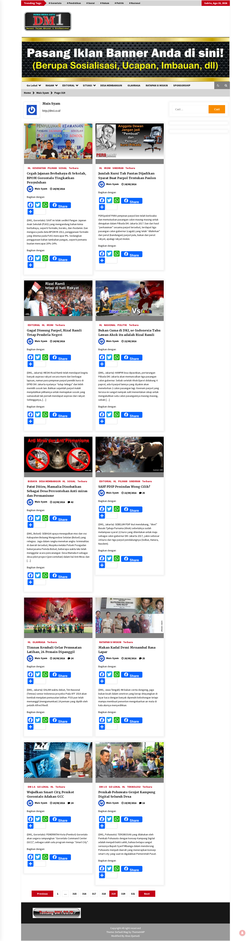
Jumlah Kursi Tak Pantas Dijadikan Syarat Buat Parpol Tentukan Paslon (127, 176)
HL (29, 167)
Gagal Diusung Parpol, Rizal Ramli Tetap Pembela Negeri (54, 333)
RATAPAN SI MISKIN (157, 85)
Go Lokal (32, 85)
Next (147, 893)
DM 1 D (103, 786)
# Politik (119, 3)
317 (94, 893)
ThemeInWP (138, 932)
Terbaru (73, 167)
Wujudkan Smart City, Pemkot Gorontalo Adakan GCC (50, 794)
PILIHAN (52, 167)
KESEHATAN (39, 167)
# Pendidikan (74, 3)
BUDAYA (32, 481)
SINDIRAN (117, 167)
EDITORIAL (68, 85)
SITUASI (87, 85)
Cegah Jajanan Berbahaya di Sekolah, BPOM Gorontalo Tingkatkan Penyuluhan (56, 178)
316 (84, 893)
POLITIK (122, 324)
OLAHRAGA (134, 85)
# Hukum (104, 3)
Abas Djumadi (132, 936)
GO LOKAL (43, 786)
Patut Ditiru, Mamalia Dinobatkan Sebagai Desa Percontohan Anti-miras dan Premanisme (57, 491)
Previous (42, 893)
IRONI (107, 167)
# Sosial (90, 3)
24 (72, 658)
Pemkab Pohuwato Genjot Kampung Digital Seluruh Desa (126, 794)
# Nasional (134, 3)
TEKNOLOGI (134, 786)
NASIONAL (110, 324)
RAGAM (50, 85)
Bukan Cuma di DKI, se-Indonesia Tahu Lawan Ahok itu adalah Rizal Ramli (129, 333)
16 (143, 803)
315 (74, 893)
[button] (218, 85)
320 (123, 893)
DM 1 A (31, 786)
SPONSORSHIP (181, 85)
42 (72, 502)
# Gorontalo (55, 3)
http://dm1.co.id (51, 110)
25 (143, 493)
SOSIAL (63, 167)
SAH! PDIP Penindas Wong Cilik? (124, 486)
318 (104, 893)
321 (133, 893)
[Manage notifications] (242, 933)
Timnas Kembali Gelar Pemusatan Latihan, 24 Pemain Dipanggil (54, 650)
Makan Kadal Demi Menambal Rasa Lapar (126, 650)
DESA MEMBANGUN (111, 85)
